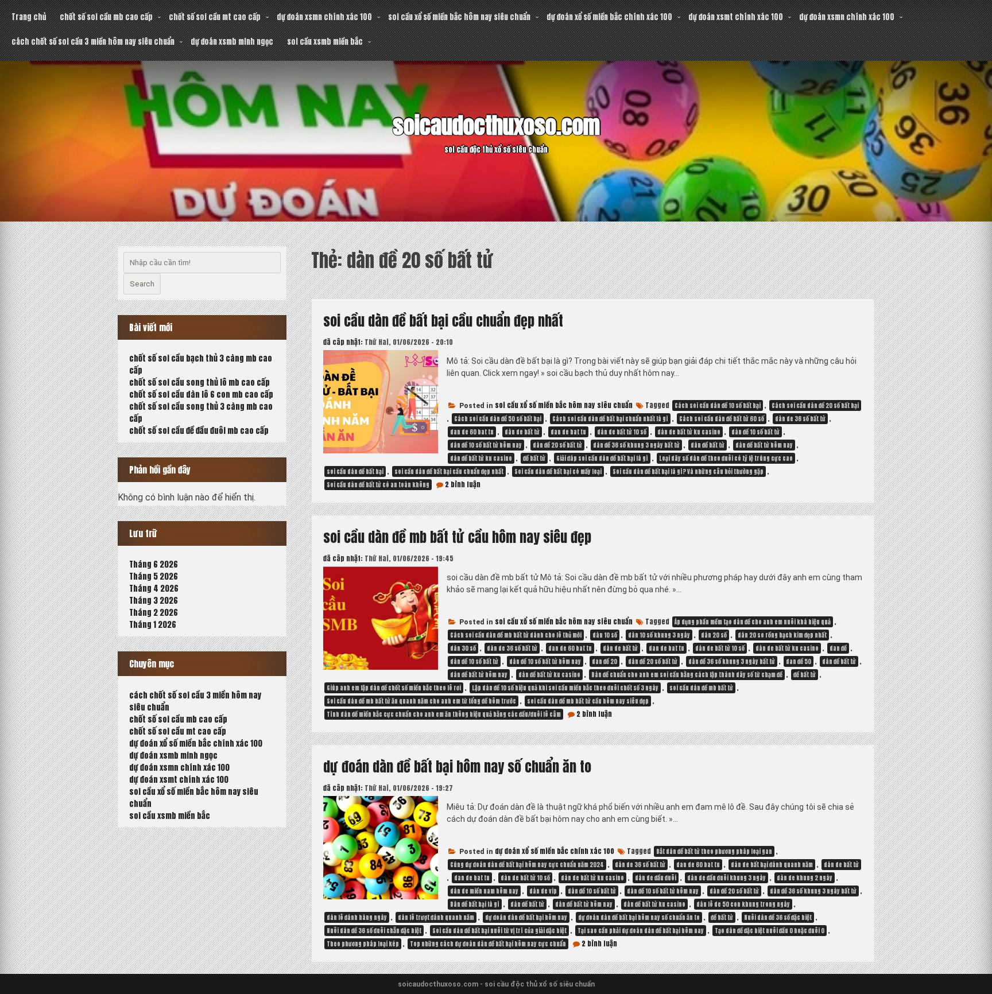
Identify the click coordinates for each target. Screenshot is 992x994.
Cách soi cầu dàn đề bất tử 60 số (721, 418)
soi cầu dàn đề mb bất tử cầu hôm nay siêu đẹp (457, 537)
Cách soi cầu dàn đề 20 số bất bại (815, 405)
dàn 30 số (463, 648)
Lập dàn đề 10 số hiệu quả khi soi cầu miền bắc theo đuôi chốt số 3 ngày (565, 688)
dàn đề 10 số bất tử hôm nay (486, 445)
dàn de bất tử (522, 432)
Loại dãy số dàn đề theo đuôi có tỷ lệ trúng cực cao (726, 458)
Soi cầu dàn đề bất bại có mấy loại (558, 471)
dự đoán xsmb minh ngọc (232, 41)
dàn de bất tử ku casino (688, 432)
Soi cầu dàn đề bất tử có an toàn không (378, 484)
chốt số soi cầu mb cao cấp (106, 16)
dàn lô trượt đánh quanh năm (436, 917)
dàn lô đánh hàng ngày (357, 917)
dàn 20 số (714, 635)
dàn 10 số (604, 635)
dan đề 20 (604, 661)
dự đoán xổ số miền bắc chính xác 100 (609, 16)
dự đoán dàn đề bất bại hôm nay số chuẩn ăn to (457, 766)
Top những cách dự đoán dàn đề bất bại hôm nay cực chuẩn (488, 943)
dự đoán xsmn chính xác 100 (324, 16)
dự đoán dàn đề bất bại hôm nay (526, 917)
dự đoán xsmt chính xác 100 (735, 16)
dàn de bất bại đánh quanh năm (772, 864)
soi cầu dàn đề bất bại (355, 471)
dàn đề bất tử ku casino (481, 458)
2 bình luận (462, 484)
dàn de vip (543, 891)
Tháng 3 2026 (153, 601)
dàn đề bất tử (707, 445)
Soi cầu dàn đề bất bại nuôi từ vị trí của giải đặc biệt (499, 930)
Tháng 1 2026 (152, 625)
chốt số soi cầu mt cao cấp (215, 16)
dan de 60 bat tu (472, 432)
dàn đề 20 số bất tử (557, 445)
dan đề (838, 648)
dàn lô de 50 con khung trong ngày (743, 904)
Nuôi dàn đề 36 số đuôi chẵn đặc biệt (374, 930)
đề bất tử (534, 458)
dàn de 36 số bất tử (800, 418)
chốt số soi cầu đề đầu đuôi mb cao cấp (199, 431)
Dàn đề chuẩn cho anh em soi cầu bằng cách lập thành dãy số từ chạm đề (686, 674)
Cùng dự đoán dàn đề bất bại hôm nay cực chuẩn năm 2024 (527, 864)
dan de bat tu (568, 432)
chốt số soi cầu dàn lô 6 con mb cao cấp (201, 395)
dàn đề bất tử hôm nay (764, 445)
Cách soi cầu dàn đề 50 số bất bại (497, 418)
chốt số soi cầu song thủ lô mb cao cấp (199, 382)
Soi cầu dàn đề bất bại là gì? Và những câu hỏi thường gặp (688, 471)
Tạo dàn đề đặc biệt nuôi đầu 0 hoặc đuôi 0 (769, 930)
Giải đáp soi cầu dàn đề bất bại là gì (602, 458)
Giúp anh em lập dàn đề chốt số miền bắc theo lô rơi (394, 688)
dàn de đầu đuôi (655, 877)
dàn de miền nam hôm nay (484, 891)
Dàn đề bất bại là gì (474, 904)
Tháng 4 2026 (154, 589)
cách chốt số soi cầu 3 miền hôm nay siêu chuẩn (93, 41)
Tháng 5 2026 (153, 576)
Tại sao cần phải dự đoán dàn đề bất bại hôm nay (641, 930)
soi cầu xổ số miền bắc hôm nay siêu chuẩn (459, 16)
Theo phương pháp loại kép (363, 943)
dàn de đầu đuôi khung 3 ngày (726, 877)
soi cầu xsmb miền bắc (325, 41)
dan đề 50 (798, 661)
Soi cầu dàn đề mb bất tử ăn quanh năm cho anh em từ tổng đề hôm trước (421, 701)
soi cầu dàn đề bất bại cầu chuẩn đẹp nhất (443, 320)
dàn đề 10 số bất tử (755, 432)
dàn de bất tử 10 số (621, 432)
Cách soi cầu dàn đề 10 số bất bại (718, 405)
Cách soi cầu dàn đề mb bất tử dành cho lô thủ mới (516, 635)
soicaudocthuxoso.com (496, 125)
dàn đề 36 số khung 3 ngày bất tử (636, 445)
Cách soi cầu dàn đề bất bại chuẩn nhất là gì (610, 418)
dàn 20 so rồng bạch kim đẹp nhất (782, 635)
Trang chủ (28, 16)
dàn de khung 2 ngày (804, 877)
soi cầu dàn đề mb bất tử (701, 688)
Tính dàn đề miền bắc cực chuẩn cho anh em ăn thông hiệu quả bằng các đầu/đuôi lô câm (444, 714)
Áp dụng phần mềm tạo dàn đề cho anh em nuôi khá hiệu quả (753, 622)
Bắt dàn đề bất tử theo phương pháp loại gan (714, 851)
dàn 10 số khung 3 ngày (659, 635)
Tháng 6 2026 (153, 564)
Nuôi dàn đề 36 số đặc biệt (778, 917)
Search (142, 283)
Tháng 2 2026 (153, 613)
